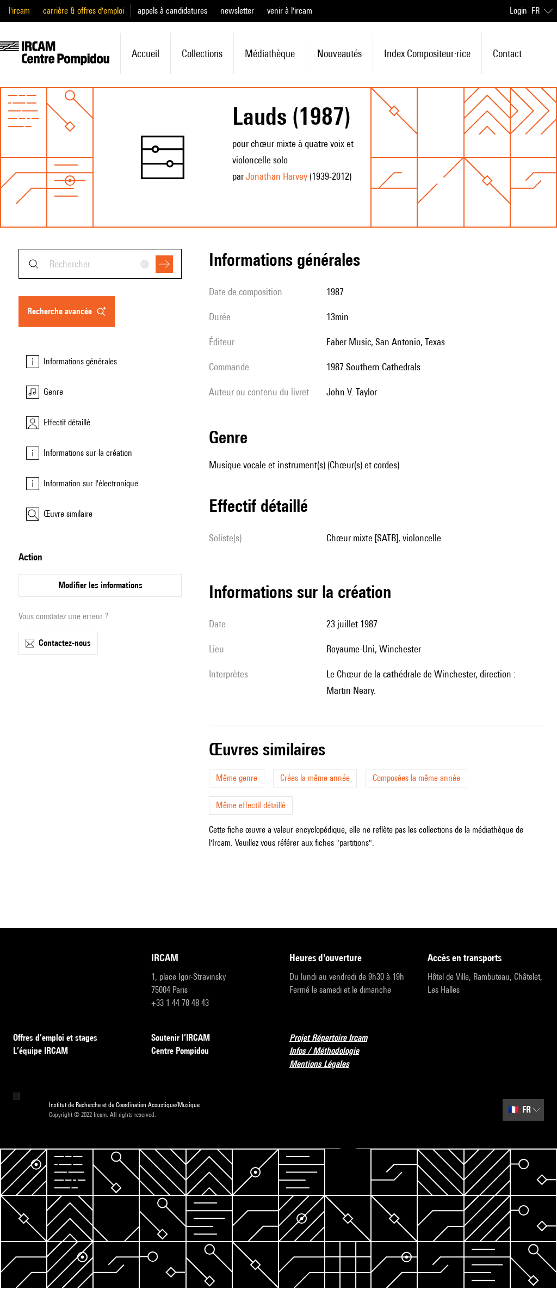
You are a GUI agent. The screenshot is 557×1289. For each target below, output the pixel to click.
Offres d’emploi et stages (55, 1038)
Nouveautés (339, 53)
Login (518, 10)
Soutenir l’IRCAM (180, 1038)
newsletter (237, 10)
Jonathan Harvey (276, 176)
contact (507, 53)
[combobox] (100, 264)
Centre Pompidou (180, 1051)
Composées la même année (416, 778)
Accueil (145, 53)
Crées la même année (315, 778)
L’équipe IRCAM (40, 1051)
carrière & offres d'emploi (83, 10)
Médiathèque (270, 53)
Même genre (236, 778)
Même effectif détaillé (251, 805)
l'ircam (19, 10)
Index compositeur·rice (427, 53)
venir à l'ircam (289, 10)
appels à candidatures (172, 10)
